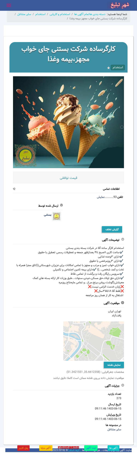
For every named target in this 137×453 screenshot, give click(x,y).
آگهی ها (113, 448)
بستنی (47, 215)
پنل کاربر (23, 448)
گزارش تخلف (112, 229)
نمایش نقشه (113, 365)
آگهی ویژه (46, 448)
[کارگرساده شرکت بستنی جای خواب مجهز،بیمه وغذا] (68, 122)
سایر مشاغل (114, 429)
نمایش (101, 197)
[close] (135, 444)
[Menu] (9, 5)
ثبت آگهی (91, 448)
